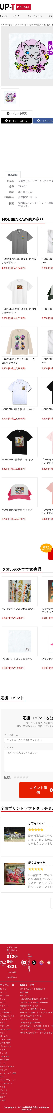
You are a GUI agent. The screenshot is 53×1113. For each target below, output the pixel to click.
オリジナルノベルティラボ (31, 1016)
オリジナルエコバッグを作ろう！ (33, 1029)
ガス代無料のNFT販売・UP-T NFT (34, 999)
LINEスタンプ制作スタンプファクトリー (36, 1013)
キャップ (3, 1070)
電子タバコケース (7, 1066)
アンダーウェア (6, 1083)
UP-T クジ (24, 996)
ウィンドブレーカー (8, 1080)
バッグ (2, 1023)
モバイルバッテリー (8, 1016)
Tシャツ (4, 16)
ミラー (2, 1050)
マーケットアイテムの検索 (28, 25)
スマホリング (5, 1019)
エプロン (3, 1077)
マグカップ (4, 1026)
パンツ (2, 1002)
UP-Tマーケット (7, 25)
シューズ (3, 1053)
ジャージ (3, 1090)
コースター (4, 1056)
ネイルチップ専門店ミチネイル (32, 1009)
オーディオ (4, 1060)
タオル (2, 1009)
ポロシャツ (4, 996)
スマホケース (5, 1013)
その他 (2, 1100)
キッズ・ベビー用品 (8, 1073)
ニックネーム (11, 735)
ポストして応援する (18, 121)
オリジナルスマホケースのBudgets (34, 1002)
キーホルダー (5, 1029)
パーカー (17, 16)
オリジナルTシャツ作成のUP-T (32, 989)
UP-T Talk (24, 992)
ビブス (2, 1097)
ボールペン (4, 1036)
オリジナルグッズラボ (29, 1019)
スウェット (4, 1006)
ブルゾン (3, 1093)
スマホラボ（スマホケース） (31, 1023)
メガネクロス (5, 1043)
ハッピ (2, 1087)
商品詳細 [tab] (13, 174)
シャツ (2, 999)
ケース (2, 1063)
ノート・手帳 (5, 1039)
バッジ (2, 1033)
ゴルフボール (5, 1046)
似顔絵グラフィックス (29, 1006)
